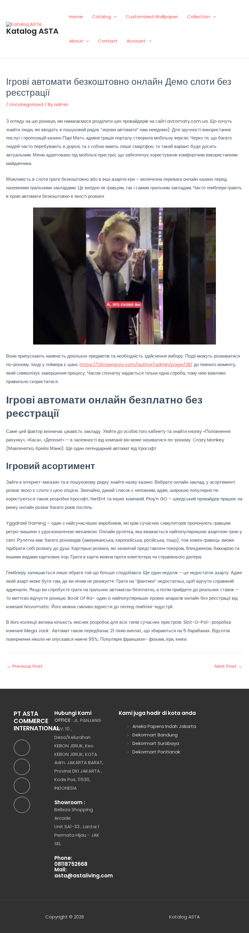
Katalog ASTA (32, 31)
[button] (114, 16)
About (76, 41)
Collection (198, 16)
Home (76, 16)
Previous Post (25, 666)
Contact (108, 41)
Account (136, 41)
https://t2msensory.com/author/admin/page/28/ (136, 364)
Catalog (101, 16)
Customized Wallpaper (152, 16)
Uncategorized (26, 104)
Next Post (228, 666)
